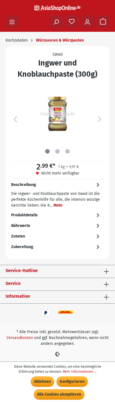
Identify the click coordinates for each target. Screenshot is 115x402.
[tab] (56, 194)
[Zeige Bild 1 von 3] (47, 151)
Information (18, 296)
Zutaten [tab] (18, 236)
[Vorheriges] (15, 119)
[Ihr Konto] (87, 21)
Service (13, 283)
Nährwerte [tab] (20, 225)
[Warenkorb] (103, 21)
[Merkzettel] (71, 21)
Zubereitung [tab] (22, 246)
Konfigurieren (72, 381)
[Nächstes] (99, 119)
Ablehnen (42, 381)
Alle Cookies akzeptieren (59, 394)
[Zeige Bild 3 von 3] (67, 151)
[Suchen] (56, 21)
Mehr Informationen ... (80, 372)
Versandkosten (19, 337)
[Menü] (12, 21)
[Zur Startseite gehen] (57, 8)
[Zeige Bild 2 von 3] (57, 151)
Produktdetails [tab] (24, 215)
